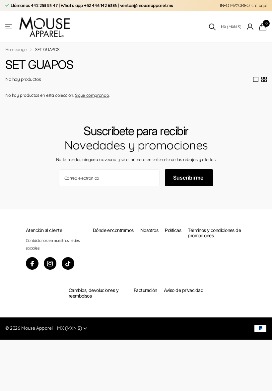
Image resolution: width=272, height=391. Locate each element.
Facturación (145, 290)
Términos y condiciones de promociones (214, 232)
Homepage (16, 49)
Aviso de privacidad (183, 290)
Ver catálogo (9, 27)
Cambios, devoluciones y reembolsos (93, 292)
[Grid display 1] (255, 79)
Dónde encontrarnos (113, 230)
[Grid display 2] (264, 79)
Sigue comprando (92, 95)
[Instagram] (50, 263)
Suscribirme (189, 177)
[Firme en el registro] (250, 27)
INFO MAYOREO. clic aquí (243, 5)
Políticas (173, 230)
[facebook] (32, 263)
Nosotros (149, 230)
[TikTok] (68, 263)
